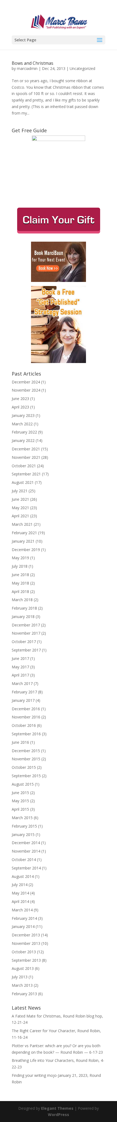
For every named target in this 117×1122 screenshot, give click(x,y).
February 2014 (24, 918)
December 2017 (26, 625)
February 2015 (24, 826)
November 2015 (26, 758)
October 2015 (24, 767)
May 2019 (20, 557)
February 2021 (24, 532)
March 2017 (22, 683)
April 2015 (20, 809)
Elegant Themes (57, 1108)
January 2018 (23, 616)
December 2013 (26, 934)
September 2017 (26, 650)
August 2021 (23, 482)
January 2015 (23, 834)
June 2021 (20, 499)
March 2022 (22, 423)
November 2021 (26, 457)
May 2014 (20, 893)
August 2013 (23, 968)
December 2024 (26, 382)
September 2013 (26, 960)
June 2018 (20, 574)
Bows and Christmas (32, 63)
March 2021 (22, 524)
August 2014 (23, 876)
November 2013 (26, 943)
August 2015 (23, 784)
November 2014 (26, 851)
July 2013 (19, 976)
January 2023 (23, 415)
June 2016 (20, 742)
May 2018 (20, 583)
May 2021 (20, 507)
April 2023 (20, 407)
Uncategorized (82, 68)
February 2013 (24, 993)
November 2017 (26, 633)
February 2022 (24, 432)
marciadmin (27, 68)
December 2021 (26, 448)
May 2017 (20, 666)
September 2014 (26, 868)
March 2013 (22, 985)
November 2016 (26, 717)
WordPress (58, 1114)
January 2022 (23, 440)
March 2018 (22, 599)
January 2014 (23, 926)
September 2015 (26, 775)
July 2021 (19, 490)
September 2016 (26, 733)
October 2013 (24, 951)
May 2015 (20, 800)
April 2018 (20, 591)
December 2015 (26, 750)
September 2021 (26, 474)
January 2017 (23, 700)
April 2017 (20, 675)
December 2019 (26, 549)
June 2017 (20, 658)
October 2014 (24, 859)
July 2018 (19, 566)
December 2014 (26, 842)
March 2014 (22, 909)
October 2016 (24, 725)
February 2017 (24, 691)
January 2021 (23, 541)
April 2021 (20, 515)
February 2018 (24, 608)
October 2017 (24, 641)
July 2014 (19, 884)
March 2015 (22, 817)
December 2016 (26, 708)
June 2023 (20, 398)
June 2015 (20, 792)
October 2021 (24, 465)
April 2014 (20, 901)
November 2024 (26, 390)
